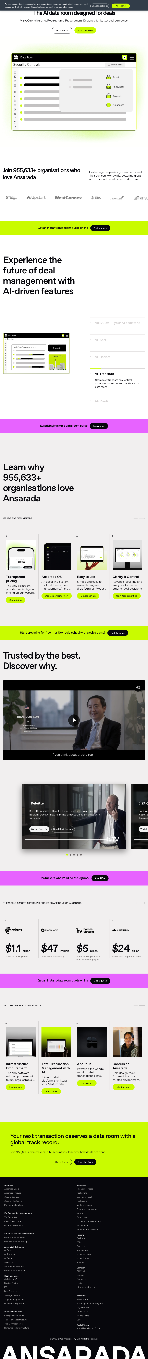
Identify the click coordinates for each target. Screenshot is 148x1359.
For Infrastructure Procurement (19, 1230)
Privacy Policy (83, 1312)
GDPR (79, 1316)
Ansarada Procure (12, 1189)
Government (82, 1222)
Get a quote (100, 228)
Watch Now (37, 825)
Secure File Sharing (13, 1197)
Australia (81, 1234)
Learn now (99, 422)
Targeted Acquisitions (14, 1296)
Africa (79, 1238)
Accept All (121, 6)
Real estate (82, 1189)
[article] (21, 566)
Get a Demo (61, 1158)
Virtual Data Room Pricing (89, 1325)
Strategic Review (12, 1292)
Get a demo (62, 30)
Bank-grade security (56, 592)
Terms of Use (83, 1308)
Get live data (88, 1083)
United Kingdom (84, 1251)
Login (79, 1279)
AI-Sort (7, 1247)
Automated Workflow (14, 1263)
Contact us (82, 1275)
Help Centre (82, 1296)
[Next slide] (143, 515)
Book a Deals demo (13, 1222)
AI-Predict (8, 1259)
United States (83, 1255)
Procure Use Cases (13, 1308)
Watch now (122, 1083)
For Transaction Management (18, 1210)
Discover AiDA (124, 596)
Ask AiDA (100, 874)
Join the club (52, 1083)
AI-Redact (9, 1255)
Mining (80, 1210)
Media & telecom (84, 1201)
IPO (6, 1283)
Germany (81, 1242)
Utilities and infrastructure (89, 1218)
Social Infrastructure (13, 1320)
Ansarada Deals (11, 1185)
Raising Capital (11, 1279)
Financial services (85, 1185)
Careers (80, 1271)
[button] (116, 323)
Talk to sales (118, 629)
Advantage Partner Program (90, 1300)
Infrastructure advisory (87, 1226)
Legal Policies (83, 1304)
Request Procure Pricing (15, 1238)
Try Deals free (10, 1214)
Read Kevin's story (63, 825)
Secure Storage (11, 1193)
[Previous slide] (138, 515)
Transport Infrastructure (15, 1316)
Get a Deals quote (12, 1218)
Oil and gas (82, 1214)
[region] (74, 555)
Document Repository (14, 1300)
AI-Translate (9, 1251)
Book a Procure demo (14, 1234)
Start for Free (85, 1158)
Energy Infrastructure (14, 1312)
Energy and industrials (87, 1206)
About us (81, 1267)
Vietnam (81, 1259)
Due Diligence (10, 1288)
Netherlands (82, 1247)
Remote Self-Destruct (14, 1267)
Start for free (85, 30)
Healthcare (82, 1197)
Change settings (100, 6)
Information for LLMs (87, 1283)
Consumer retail (84, 1193)
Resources (82, 1292)
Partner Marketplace (13, 1201)
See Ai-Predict (89, 596)
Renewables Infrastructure (16, 1324)
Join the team (16, 1083)
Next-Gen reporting (20, 592)
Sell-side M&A (10, 1275)
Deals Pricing (83, 1321)
